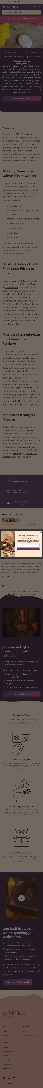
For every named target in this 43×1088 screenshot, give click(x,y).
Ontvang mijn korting (28, 548)
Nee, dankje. (28, 552)
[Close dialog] (41, 532)
